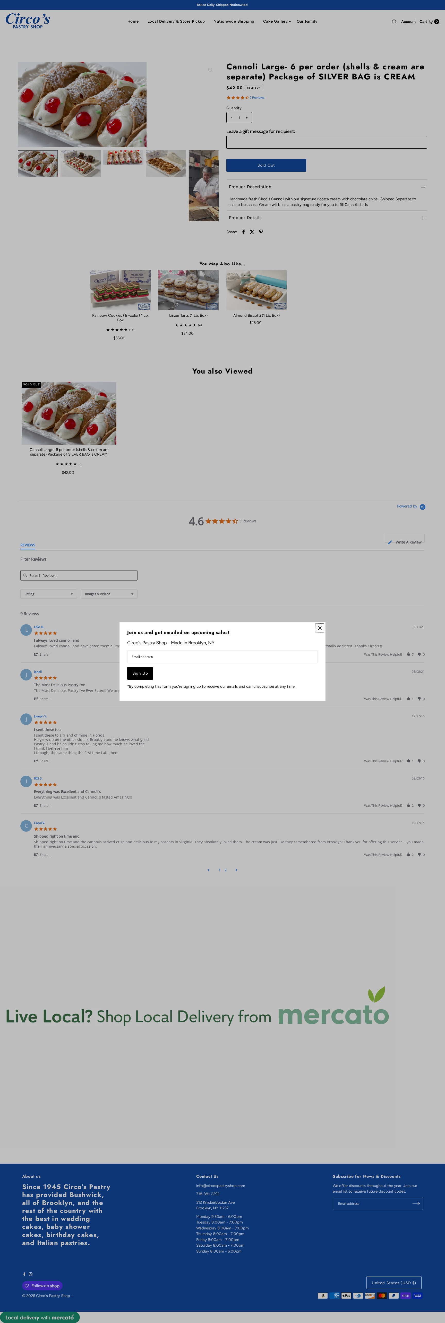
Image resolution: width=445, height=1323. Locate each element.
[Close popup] (319, 627)
